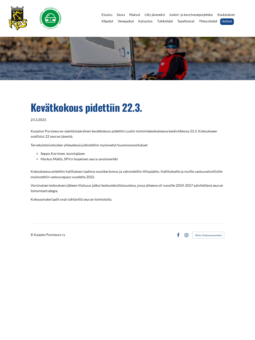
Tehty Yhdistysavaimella (208, 235)
